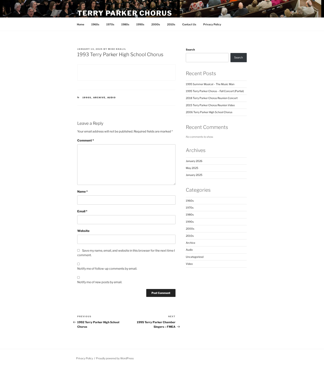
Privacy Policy (212, 24)
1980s (125, 24)
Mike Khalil (117, 49)
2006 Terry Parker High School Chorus (209, 112)
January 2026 (194, 161)
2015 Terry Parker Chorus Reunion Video (210, 105)
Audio (111, 97)
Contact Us (189, 24)
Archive (99, 97)
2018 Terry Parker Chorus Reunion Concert (212, 98)
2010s (171, 24)
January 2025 (194, 174)
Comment (85, 140)
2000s (155, 24)
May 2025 (192, 168)
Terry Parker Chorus (124, 13)
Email (82, 211)
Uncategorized (194, 256)
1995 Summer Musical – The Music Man (210, 84)
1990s (140, 24)
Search (190, 49)
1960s (95, 24)
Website (83, 231)
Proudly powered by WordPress (115, 358)
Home (80, 24)
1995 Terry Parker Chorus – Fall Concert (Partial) (215, 91)
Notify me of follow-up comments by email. (107, 268)
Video (189, 263)
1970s (110, 24)
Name (82, 191)
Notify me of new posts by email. (99, 282)
